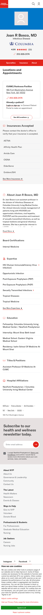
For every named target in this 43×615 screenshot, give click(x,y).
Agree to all (21, 608)
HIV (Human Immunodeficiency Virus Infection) (20, 266)
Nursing (6, 533)
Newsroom (8, 497)
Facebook (23, 561)
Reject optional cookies (21, 612)
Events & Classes (11, 500)
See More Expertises (11, 308)
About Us (7, 474)
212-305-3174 (23, 54)
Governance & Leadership (15, 477)
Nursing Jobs (9, 545)
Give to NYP (8, 509)
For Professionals (11, 526)
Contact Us (8, 484)
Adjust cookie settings (9, 598)
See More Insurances (11, 179)
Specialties (11, 63)
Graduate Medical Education (16, 529)
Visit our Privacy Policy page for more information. (20, 602)
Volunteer (7, 513)
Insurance (23, 63)
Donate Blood (9, 516)
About (34, 63)
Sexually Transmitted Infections (17, 290)
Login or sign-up (13, 105)
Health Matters (10, 493)
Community (8, 480)
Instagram (7, 561)
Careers (6, 542)
